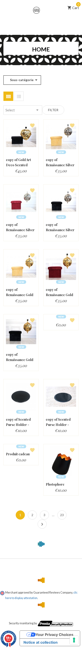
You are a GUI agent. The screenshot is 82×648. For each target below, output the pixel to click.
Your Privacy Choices (54, 634)
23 (62, 515)
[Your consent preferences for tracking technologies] (74, 640)
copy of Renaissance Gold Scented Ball (19, 294)
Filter (53, 110)
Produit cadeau (18, 454)
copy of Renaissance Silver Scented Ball (60, 165)
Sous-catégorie (23, 80)
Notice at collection (40, 642)
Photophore (55, 484)
